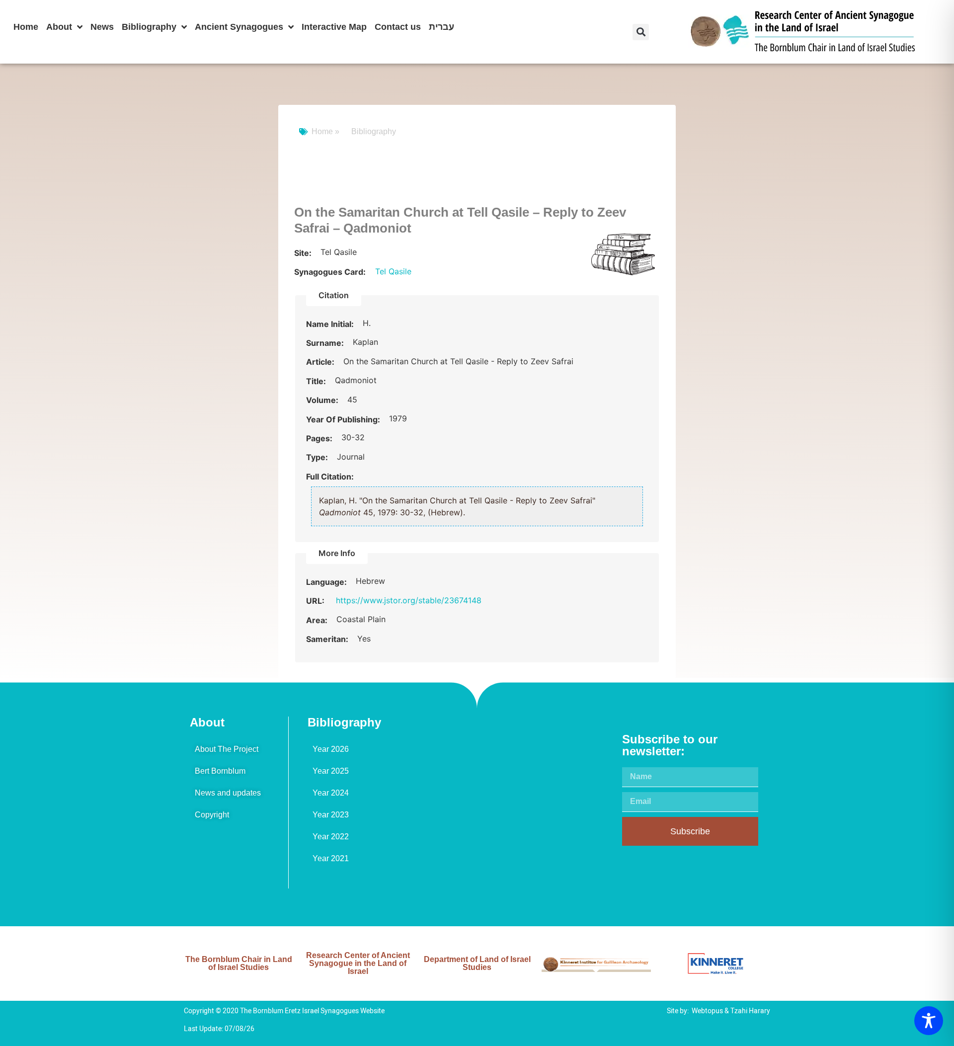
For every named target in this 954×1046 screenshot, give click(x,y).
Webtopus (707, 1011)
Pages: (320, 438)
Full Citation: (330, 477)
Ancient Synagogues (239, 27)
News (102, 27)
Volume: (323, 400)
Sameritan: (328, 639)
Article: (321, 362)
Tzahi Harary (750, 1011)
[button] (641, 32)
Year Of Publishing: (344, 419)
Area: (317, 620)
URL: (316, 601)
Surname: (326, 343)
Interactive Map (334, 27)
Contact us (398, 27)
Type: (318, 457)
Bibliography (149, 27)
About (59, 27)
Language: (327, 582)
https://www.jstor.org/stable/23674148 (408, 600)
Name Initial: (331, 324)
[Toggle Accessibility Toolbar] (928, 1020)
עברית (441, 27)
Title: (317, 381)
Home (25, 27)
